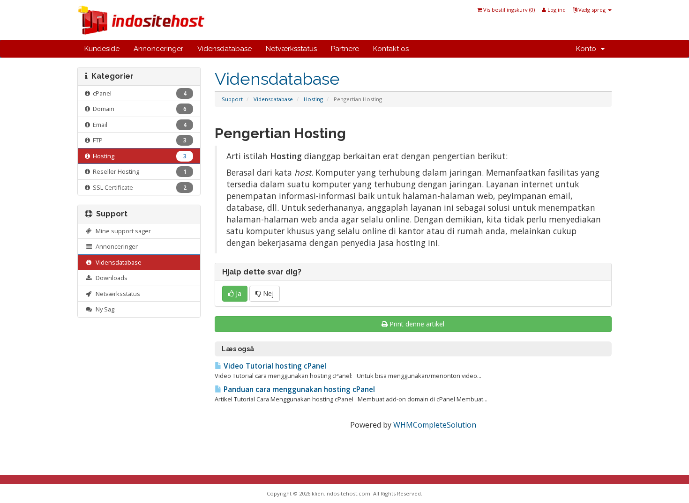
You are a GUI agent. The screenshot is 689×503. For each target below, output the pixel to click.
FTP (138, 140)
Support (232, 99)
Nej (267, 293)
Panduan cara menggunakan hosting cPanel (298, 389)
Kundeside (102, 48)
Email (138, 124)
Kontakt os (391, 48)
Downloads (110, 278)
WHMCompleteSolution (434, 425)
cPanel (138, 93)
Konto (588, 48)
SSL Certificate (138, 187)
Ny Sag (103, 309)
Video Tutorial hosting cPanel (274, 366)
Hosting (313, 99)
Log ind (556, 9)
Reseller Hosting (138, 171)
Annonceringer (158, 48)
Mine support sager (122, 231)
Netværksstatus (291, 48)
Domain (138, 108)
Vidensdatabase (224, 48)
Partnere (345, 48)
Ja (237, 293)
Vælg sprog (592, 9)
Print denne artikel (416, 323)
